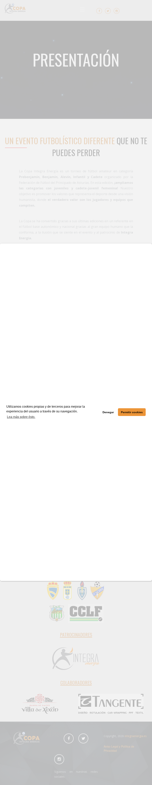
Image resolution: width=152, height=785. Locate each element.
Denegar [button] (108, 412)
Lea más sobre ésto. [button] (21, 417)
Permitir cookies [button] (132, 412)
